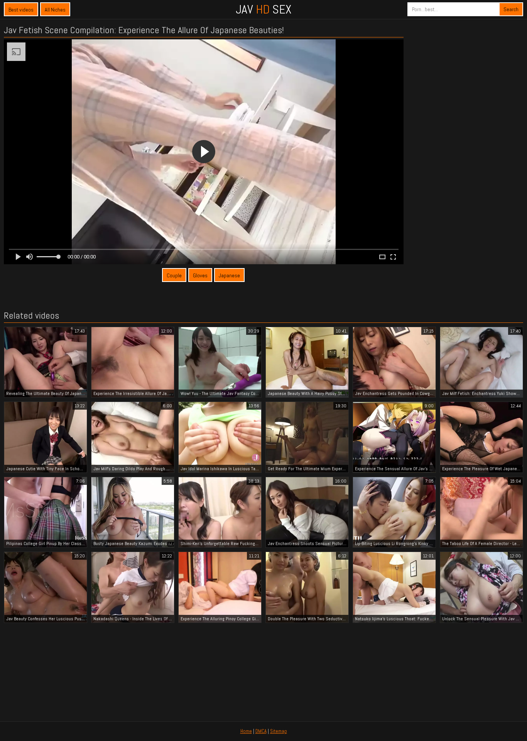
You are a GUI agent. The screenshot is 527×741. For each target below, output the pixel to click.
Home (246, 731)
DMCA (261, 731)
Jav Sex (263, 9)
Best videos (21, 9)
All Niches (55, 9)
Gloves (200, 275)
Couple (174, 275)
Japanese (229, 275)
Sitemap (278, 731)
